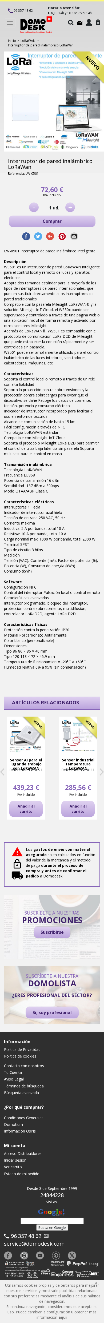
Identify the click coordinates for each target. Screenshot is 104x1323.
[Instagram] (24, 1256)
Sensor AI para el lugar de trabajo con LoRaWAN (26, 764)
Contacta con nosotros (24, 1066)
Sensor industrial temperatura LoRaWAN (78, 764)
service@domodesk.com (34, 1243)
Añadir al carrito (26, 809)
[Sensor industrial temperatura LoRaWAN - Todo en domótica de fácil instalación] (78, 736)
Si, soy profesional (52, 1012)
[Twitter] (72, 1256)
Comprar (52, 221)
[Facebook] (8, 1256)
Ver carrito (13, 1167)
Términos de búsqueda (24, 1086)
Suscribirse (52, 932)
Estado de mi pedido (21, 1174)
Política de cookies (20, 1056)
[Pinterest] (56, 1256)
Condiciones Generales (23, 1118)
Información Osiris (20, 1131)
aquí (62, 1317)
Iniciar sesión (15, 1160)
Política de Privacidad (22, 1049)
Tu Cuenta (13, 1072)
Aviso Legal (14, 1079)
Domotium (13, 1124)
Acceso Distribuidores (23, 1153)
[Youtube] (40, 1256)
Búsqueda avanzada (21, 1093)
